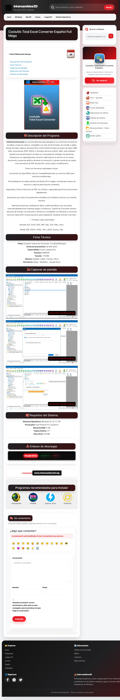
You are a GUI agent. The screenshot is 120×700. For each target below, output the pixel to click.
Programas (9, 653)
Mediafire (45, 456)
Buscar (109, 7)
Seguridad (94, 93)
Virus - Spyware (96, 98)
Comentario (17, 558)
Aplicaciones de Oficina (99, 113)
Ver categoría (101, 80)
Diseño (7, 664)
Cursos (37, 17)
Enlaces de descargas (19, 74)
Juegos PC (48, 17)
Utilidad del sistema (97, 118)
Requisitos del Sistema (19, 71)
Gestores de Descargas (99, 123)
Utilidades (9, 668)
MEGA (56, 456)
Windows (18, 17)
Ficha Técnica (15, 65)
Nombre (15, 587)
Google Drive (31, 456)
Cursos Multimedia (97, 108)
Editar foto (94, 103)
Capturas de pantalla (18, 68)
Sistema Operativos (63, 17)
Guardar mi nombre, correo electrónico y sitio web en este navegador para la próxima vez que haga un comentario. (26, 607)
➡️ (37, 548)
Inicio (9, 17)
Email (45, 587)
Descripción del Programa (21, 62)
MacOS (28, 17)
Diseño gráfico (95, 136)
